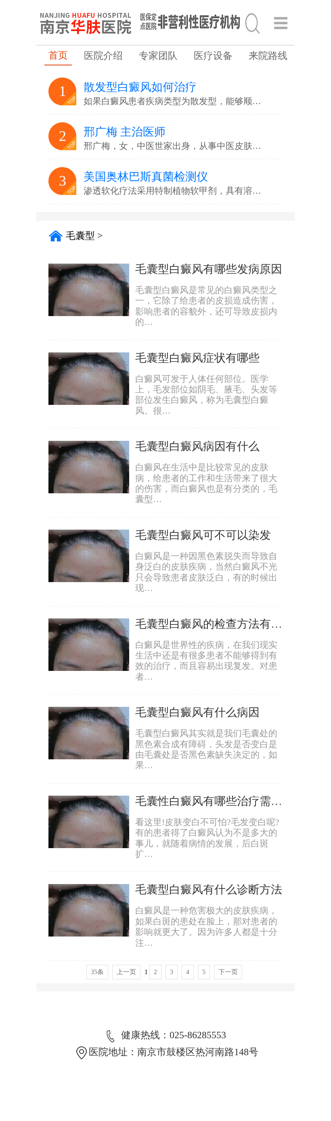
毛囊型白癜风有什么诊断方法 (208, 889)
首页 (58, 55)
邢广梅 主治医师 (125, 132)
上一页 (126, 971)
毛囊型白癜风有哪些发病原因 (208, 269)
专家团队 (158, 56)
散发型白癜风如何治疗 (140, 87)
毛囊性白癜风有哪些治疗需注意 (214, 801)
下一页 (228, 971)
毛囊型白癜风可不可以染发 (203, 535)
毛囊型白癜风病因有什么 (197, 446)
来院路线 (268, 56)
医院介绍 (103, 56)
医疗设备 (213, 56)
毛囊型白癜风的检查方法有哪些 (214, 624)
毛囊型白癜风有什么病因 (197, 712)
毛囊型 (80, 235)
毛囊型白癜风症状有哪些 (197, 358)
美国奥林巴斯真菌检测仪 (146, 176)
